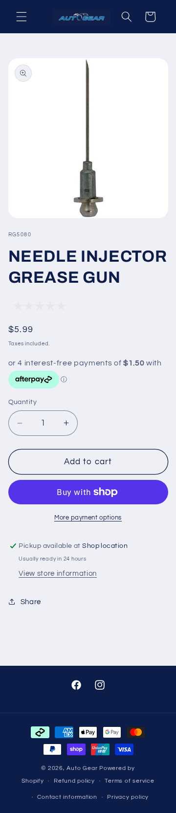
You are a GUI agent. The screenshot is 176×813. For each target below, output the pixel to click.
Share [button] (31, 602)
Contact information (67, 797)
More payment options (88, 517)
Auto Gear (82, 768)
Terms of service (129, 781)
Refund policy (74, 781)
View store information (58, 573)
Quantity (22, 402)
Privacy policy (128, 797)
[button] (21, 16)
